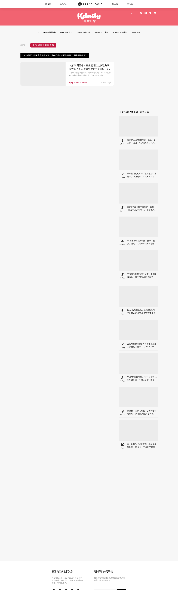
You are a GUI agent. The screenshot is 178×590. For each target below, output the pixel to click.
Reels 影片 (136, 32)
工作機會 (130, 4)
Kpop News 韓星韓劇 (47, 32)
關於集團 (48, 4)
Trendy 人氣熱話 (120, 32)
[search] (131, 13)
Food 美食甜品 (66, 32)
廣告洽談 (115, 4)
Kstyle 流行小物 (101, 32)
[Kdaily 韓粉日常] (89, 17)
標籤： (24, 45)
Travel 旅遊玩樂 (83, 32)
